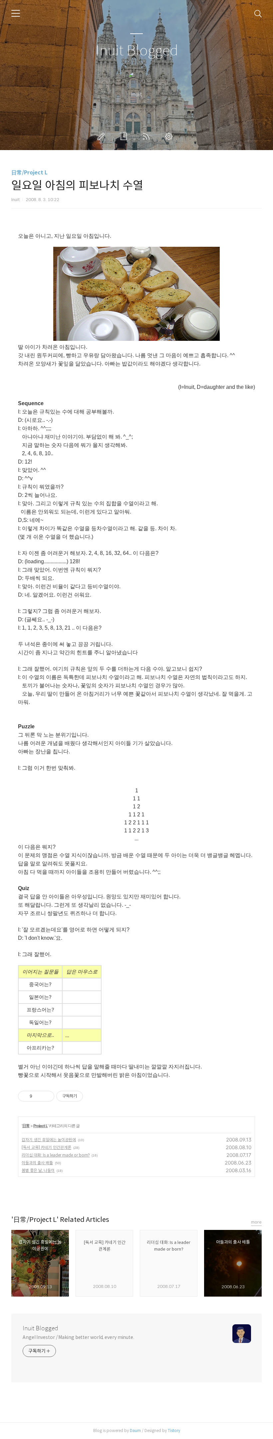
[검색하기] (258, 13)
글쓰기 (102, 136)
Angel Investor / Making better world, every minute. (78, 1337)
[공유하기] (38, 1096)
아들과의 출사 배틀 (37, 1162)
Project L (40, 1125)
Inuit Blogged (136, 51)
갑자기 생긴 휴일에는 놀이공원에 (49, 1139)
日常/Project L (29, 172)
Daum (135, 1430)
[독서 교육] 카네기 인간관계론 (46, 1147)
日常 (26, 1125)
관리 (170, 136)
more (256, 1222)
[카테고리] (15, 13)
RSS (147, 136)
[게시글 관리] (47, 1096)
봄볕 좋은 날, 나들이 (38, 1170)
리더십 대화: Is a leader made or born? (56, 1155)
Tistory (174, 1430)
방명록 (125, 136)
